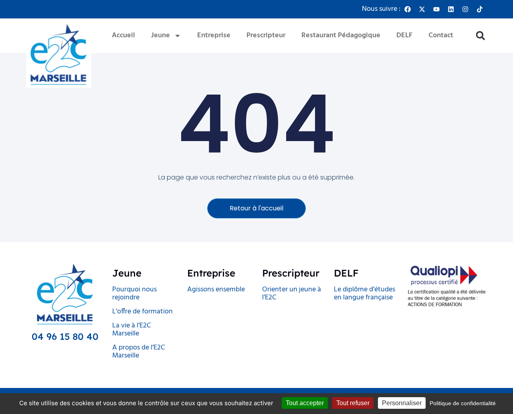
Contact (440, 35)
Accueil (123, 35)
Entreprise (213, 35)
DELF (404, 35)
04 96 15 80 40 (65, 336)
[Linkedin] (451, 9)
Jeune (160, 35)
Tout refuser (353, 403)
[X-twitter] (422, 9)
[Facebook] (407, 9)
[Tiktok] (480, 9)
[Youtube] (436, 9)
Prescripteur (265, 35)
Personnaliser (402, 403)
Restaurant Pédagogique (340, 35)
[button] (480, 35)
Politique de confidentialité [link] (463, 403)
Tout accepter (305, 403)
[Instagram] (465, 9)
